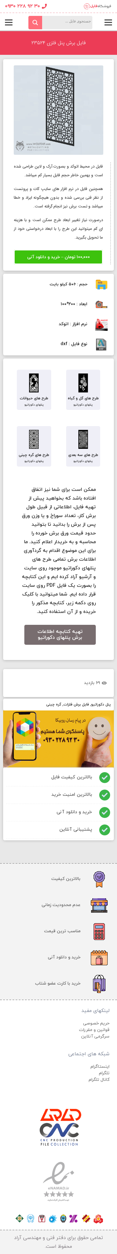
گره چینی (53, 704)
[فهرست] (108, 22)
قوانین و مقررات (94, 1030)
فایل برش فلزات (76, 704)
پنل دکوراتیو (101, 704)
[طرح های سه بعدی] (83, 440)
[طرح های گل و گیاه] (83, 384)
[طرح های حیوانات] (34, 384)
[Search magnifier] (35, 22)
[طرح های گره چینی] (34, 440)
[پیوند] (97, 6)
